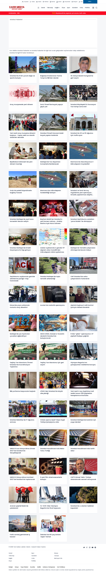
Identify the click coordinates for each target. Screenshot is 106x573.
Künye (17, 567)
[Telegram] (95, 547)
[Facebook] (87, 547)
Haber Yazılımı (41, 547)
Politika (87, 8)
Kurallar (32, 567)
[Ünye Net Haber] (17, 7)
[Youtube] (92, 547)
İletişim (11, 567)
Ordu (81, 8)
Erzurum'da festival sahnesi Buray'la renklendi (41, 13)
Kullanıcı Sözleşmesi (49, 567)
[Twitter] (84, 547)
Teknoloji (50, 8)
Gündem (75, 8)
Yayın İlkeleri (24, 567)
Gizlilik (39, 567)
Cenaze (56, 556)
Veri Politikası (61, 567)
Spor (68, 8)
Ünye (63, 8)
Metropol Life (58, 558)
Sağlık (57, 8)
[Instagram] (90, 547)
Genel (43, 8)
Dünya (56, 553)
